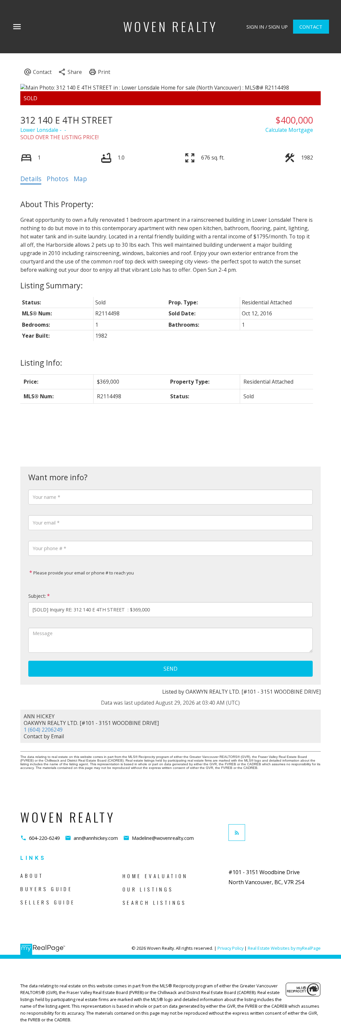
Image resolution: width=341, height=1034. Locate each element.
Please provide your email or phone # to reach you (83, 573)
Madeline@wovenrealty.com (163, 838)
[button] (267, 27)
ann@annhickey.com (96, 838)
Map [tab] (80, 178)
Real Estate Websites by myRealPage (284, 948)
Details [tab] (30, 178)
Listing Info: (41, 362)
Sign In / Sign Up (267, 27)
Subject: (37, 596)
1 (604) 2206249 (43, 729)
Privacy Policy (230, 948)
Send (170, 668)
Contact (310, 27)
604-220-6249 (44, 838)
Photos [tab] (57, 178)
